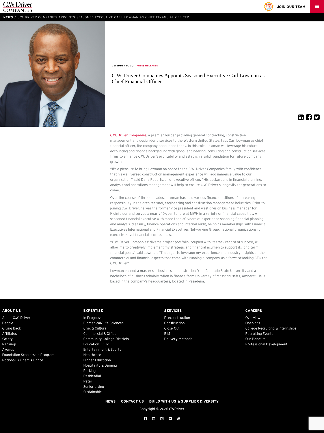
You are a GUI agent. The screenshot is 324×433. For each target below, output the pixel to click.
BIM (167, 333)
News (110, 401)
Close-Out (172, 328)
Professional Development (266, 344)
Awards (8, 349)
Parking (89, 371)
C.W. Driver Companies (128, 135)
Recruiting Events (259, 333)
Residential (92, 376)
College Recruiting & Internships (270, 328)
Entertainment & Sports (102, 349)
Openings (252, 323)
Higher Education (97, 360)
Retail (88, 381)
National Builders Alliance (22, 360)
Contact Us (132, 401)
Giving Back (11, 328)
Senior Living (93, 386)
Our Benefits (255, 339)
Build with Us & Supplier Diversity (184, 401)
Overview (252, 318)
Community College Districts (106, 339)
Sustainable (92, 392)
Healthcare (92, 355)
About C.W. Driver (16, 318)
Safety (7, 339)
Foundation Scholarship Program (28, 355)
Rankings (9, 344)
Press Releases (147, 65)
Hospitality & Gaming (100, 365)
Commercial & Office (99, 333)
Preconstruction (177, 318)
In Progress (92, 318)
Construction (174, 323)
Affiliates (9, 333)
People (7, 323)
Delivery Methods (178, 339)
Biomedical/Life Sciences (103, 323)
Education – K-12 (96, 344)
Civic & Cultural (95, 328)
